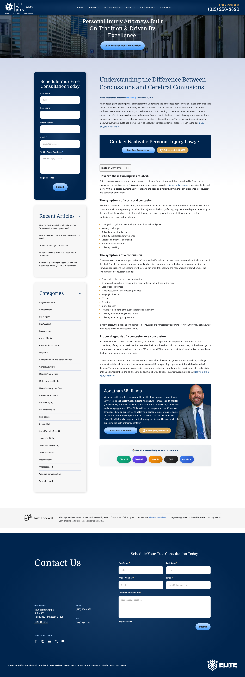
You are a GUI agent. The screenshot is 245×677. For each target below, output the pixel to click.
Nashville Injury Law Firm (50, 388)
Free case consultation (121, 430)
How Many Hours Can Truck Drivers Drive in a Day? (59, 237)
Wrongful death (46, 481)
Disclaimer (120, 665)
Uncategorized (46, 466)
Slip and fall (44, 424)
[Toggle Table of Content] (125, 168)
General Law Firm (47, 366)
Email (43, 137)
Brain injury (131, 97)
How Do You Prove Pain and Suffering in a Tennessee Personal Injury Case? (57, 227)
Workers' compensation (50, 474)
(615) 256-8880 (223, 9)
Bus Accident (45, 324)
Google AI (186, 459)
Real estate (44, 416)
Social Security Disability (50, 431)
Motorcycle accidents (49, 381)
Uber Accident (45, 459)
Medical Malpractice (48, 374)
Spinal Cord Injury (47, 438)
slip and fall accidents (178, 185)
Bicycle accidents (47, 302)
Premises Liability (47, 409)
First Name (46, 93)
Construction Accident (49, 345)
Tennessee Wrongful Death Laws (54, 245)
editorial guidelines (157, 517)
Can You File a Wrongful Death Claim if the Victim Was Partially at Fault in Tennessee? (58, 264)
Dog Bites (43, 352)
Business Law (45, 331)
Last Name (45, 108)
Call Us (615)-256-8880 (174, 150)
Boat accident (45, 309)
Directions (41, 622)
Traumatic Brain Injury (49, 445)
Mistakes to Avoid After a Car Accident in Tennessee (57, 254)
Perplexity (139, 459)
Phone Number (48, 123)
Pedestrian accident (48, 395)
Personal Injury (46, 402)
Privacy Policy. (108, 665)
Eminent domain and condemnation (55, 359)
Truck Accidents (46, 452)
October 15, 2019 (146, 97)
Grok (171, 459)
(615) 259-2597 (83, 622)
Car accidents (45, 338)
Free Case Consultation (138, 150)
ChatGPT (124, 459)
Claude (155, 459)
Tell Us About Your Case (51, 152)
